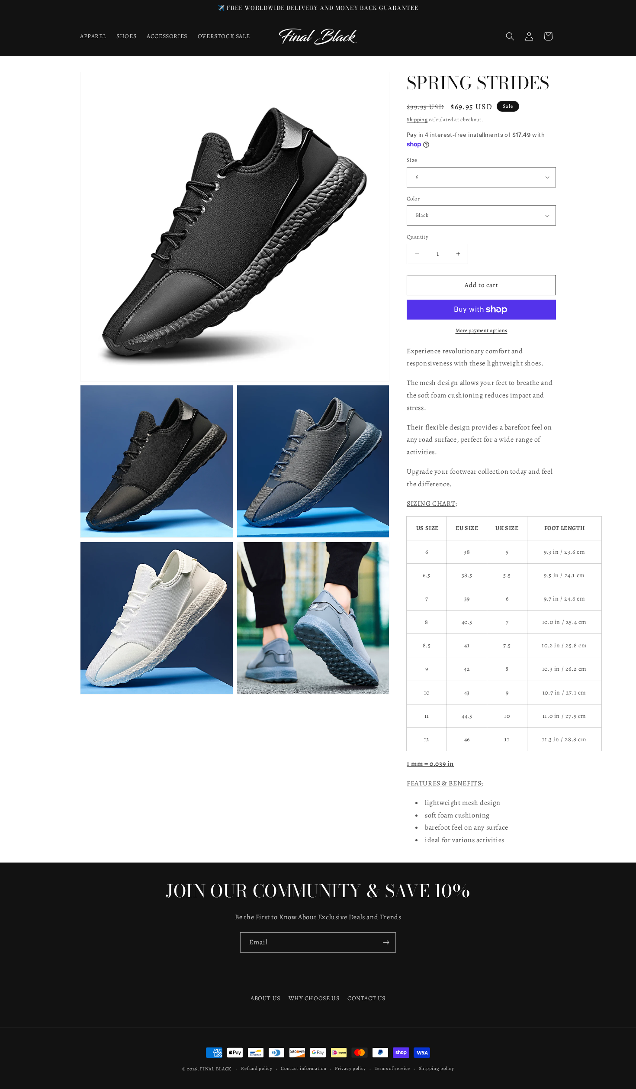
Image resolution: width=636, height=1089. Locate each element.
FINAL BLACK (215, 1069)
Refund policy (256, 1068)
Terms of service (392, 1068)
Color (413, 198)
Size (412, 160)
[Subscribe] (385, 942)
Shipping (417, 119)
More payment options (482, 330)
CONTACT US (366, 998)
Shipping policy (436, 1068)
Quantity (417, 236)
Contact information (303, 1068)
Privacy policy (350, 1068)
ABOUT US (265, 998)
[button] (510, 36)
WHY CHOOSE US (314, 998)
